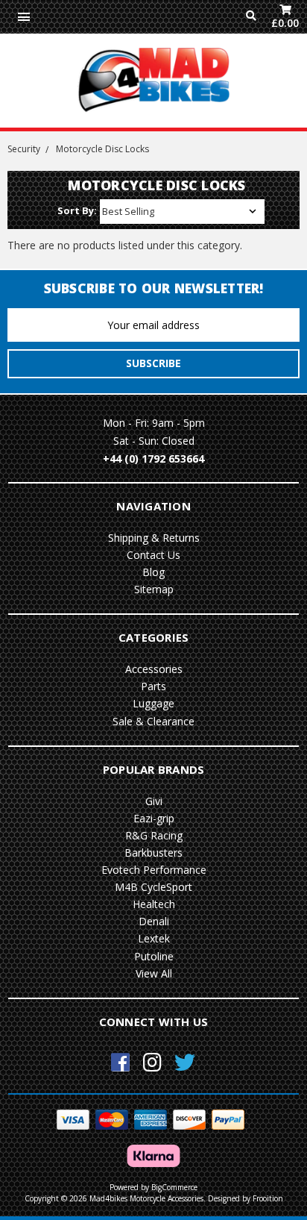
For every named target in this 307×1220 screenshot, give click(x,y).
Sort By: (77, 210)
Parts (153, 686)
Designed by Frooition (245, 1198)
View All (154, 973)
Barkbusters (153, 852)
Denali (154, 921)
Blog (153, 572)
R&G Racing (154, 835)
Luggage (153, 703)
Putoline (154, 956)
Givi (153, 801)
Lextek (154, 938)
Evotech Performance (153, 870)
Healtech (154, 904)
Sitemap (154, 589)
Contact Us (153, 555)
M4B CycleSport (153, 887)
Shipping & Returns (154, 538)
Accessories (154, 669)
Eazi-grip (153, 818)
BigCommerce (174, 1187)
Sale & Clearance (153, 721)
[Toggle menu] (23, 17)
